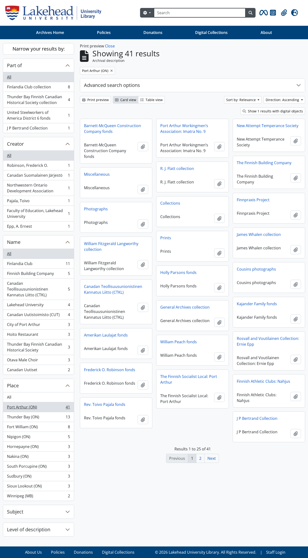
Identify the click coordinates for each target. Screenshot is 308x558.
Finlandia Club (38, 265)
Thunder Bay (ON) (38, 418)
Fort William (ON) (38, 428)
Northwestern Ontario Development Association (38, 188)
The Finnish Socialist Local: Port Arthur (188, 379)
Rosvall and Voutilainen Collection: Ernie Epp (268, 341)
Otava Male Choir (38, 361)
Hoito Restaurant (38, 335)
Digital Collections (211, 32)
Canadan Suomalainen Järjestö (38, 176)
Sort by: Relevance (241, 99)
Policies (104, 32)
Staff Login (275, 552)
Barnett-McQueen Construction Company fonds (112, 128)
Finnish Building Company (38, 275)
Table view (154, 99)
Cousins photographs (256, 269)
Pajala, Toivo (38, 202)
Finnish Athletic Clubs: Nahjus (263, 381)
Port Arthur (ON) (38, 408)
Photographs (96, 209)
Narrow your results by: (39, 48)
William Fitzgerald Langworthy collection (111, 246)
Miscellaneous (97, 174)
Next (211, 458)
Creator (15, 144)
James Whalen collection (259, 234)
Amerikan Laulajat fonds (106, 335)
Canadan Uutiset (38, 371)
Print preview (97, 99)
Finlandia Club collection (38, 88)
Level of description (28, 529)
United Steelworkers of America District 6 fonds (38, 115)
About (266, 32)
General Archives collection (185, 307)
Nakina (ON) (38, 457)
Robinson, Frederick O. (38, 166)
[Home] (55, 13)
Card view (127, 99)
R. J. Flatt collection (177, 168)
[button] (262, 12)
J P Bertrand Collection (38, 129)
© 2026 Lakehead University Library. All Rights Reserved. (205, 552)
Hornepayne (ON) (38, 448)
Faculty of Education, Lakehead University (38, 213)
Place (13, 385)
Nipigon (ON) (38, 438)
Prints (165, 237)
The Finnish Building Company (264, 162)
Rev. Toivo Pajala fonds (104, 404)
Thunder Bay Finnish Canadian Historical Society (38, 347)
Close (110, 46)
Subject (15, 511)
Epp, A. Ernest (38, 227)
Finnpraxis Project (253, 199)
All (9, 77)
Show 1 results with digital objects (275, 111)
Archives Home (50, 32)
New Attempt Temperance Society (267, 125)
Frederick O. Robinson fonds (109, 369)
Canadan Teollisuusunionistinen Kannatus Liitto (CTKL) (38, 289)
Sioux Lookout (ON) (38, 487)
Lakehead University (38, 306)
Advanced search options (112, 85)
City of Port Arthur (38, 326)
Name (13, 242)
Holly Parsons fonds (178, 272)
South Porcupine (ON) (38, 467)
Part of (14, 65)
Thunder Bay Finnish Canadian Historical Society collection (38, 99)
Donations (152, 32)
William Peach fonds (178, 341)
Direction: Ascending (283, 99)
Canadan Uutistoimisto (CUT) (38, 316)
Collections (170, 203)
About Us (33, 552)
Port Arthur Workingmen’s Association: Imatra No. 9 (184, 128)
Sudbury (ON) (38, 477)
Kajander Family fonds (257, 303)
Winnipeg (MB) (38, 497)
